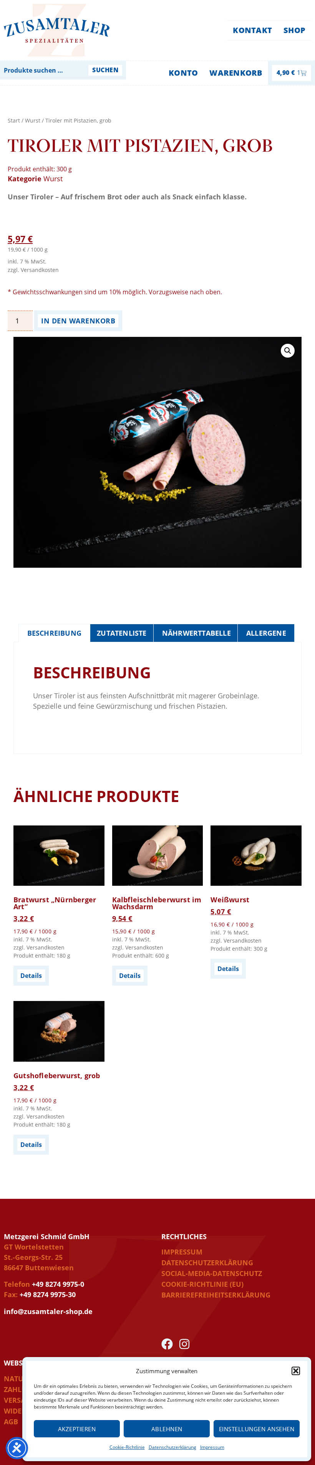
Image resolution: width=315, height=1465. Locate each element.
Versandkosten (40, 269)
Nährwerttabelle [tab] (196, 633)
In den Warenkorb (78, 320)
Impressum (212, 1447)
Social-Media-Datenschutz (211, 1273)
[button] (296, 1371)
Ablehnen (166, 1429)
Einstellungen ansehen (257, 1429)
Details (31, 975)
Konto (183, 73)
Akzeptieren (77, 1429)
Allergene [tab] (266, 633)
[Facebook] (167, 1344)
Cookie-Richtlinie (127, 1447)
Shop (294, 30)
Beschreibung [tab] (54, 633)
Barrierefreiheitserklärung (215, 1295)
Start (14, 120)
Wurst (32, 120)
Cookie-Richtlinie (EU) (202, 1284)
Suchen (105, 70)
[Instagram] (184, 1344)
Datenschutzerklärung (172, 1447)
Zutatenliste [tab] (121, 633)
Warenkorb (235, 73)
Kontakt (252, 30)
